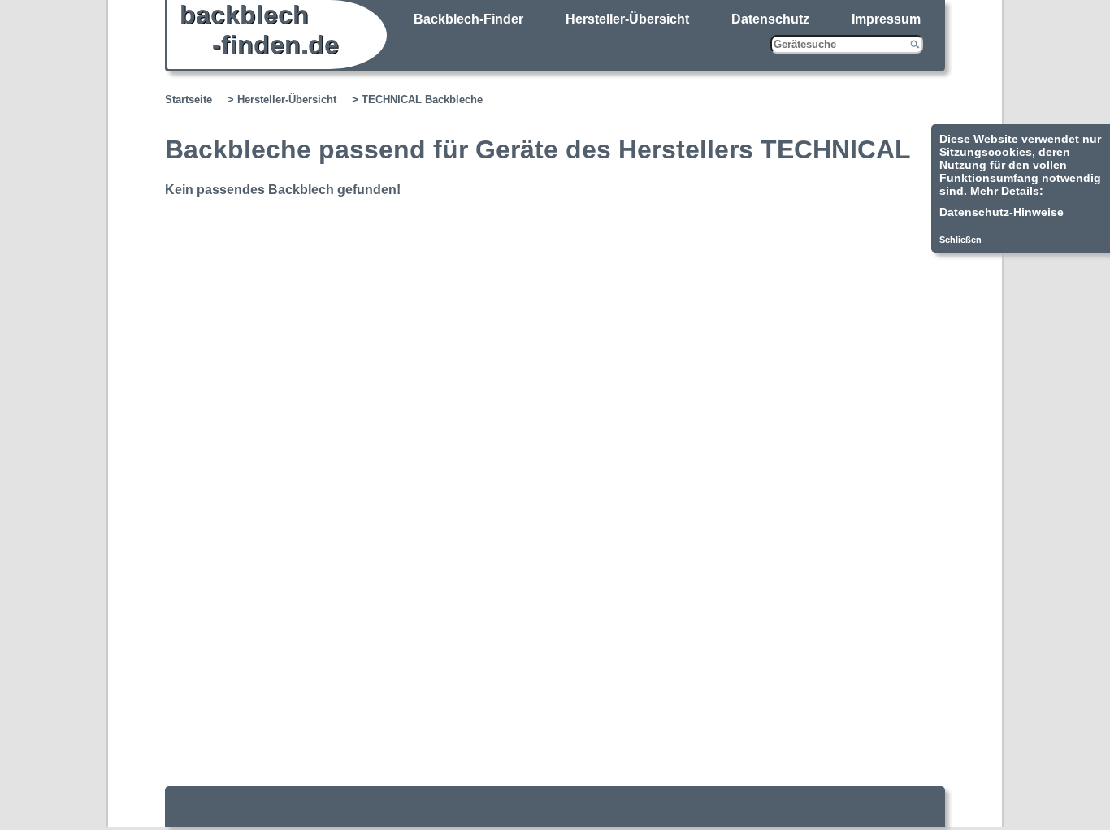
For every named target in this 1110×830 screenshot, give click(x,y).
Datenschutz (770, 19)
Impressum (886, 19)
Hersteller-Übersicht (627, 19)
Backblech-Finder (468, 19)
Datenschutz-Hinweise (1001, 211)
